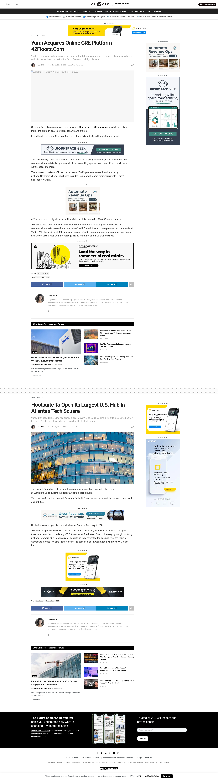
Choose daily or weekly (40, 731)
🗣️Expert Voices (53, 17)
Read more (37, 376)
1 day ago (104, 350)
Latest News (62, 11)
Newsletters (77, 762)
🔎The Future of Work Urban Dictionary (154, 17)
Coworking (97, 11)
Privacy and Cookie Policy (148, 776)
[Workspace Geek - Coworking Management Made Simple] (82, 149)
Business (157, 11)
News (38, 36)
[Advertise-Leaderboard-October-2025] (82, 591)
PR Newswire (43, 273)
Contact (120, 762)
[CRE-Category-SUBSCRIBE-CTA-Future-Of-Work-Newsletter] (82, 256)
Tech (130, 11)
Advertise (51, 762)
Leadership (75, 11)
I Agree (166, 776)
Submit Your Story (63, 762)
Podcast (159, 762)
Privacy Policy (88, 762)
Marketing (45, 277)
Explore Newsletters (208, 4)
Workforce (139, 11)
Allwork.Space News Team (42, 364)
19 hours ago (58, 364)
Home (33, 36)
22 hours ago (58, 688)
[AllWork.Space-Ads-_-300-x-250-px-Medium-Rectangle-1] (83, 201)
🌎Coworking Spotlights (94, 17)
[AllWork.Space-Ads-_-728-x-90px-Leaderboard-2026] (82, 515)
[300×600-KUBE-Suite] (163, 473)
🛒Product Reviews (72, 17)
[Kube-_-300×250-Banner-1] (83, 566)
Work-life (86, 11)
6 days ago (104, 362)
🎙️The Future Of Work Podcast (121, 17)
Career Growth (119, 11)
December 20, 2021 (54, 65)
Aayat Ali (41, 65)
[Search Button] (16, 4)
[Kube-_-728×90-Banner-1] (109, 30)
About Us (111, 762)
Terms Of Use (101, 762)
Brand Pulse (149, 762)
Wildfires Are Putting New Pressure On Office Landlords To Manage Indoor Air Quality (115, 333)
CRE (148, 11)
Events (166, 762)
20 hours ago (105, 338)
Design (108, 11)
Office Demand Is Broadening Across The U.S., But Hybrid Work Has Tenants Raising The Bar (117, 656)
